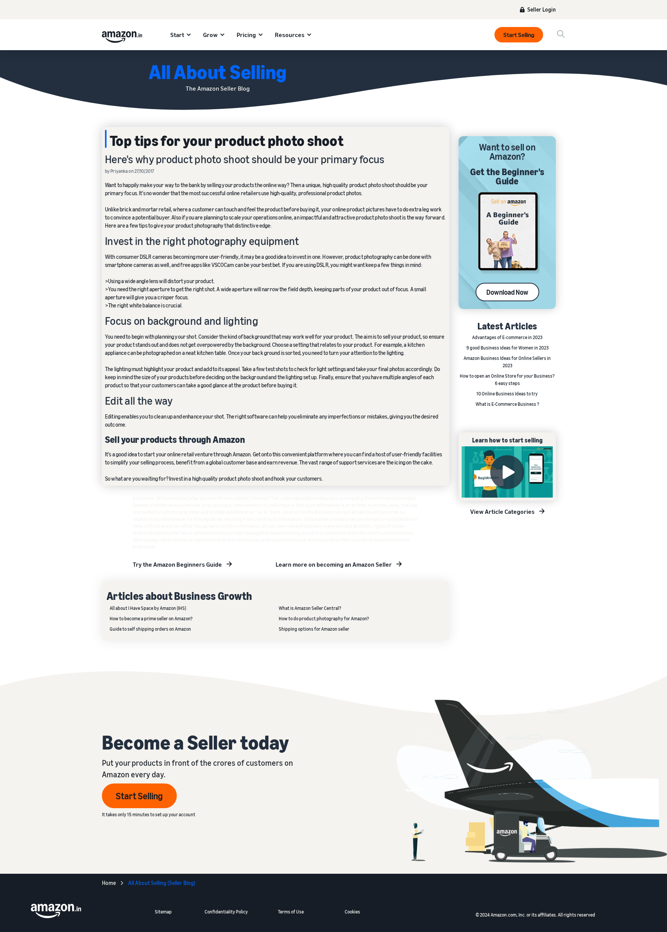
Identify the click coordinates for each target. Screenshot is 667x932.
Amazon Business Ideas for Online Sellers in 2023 (507, 361)
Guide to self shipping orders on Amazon (150, 629)
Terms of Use (291, 912)
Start (177, 35)
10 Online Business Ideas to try (507, 394)
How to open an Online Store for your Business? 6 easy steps (507, 379)
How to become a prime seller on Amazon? (151, 618)
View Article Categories (502, 511)
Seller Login (541, 9)
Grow (210, 35)
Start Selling (518, 35)
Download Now (507, 292)
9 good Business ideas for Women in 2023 (507, 348)
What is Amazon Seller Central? (310, 608)
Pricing (246, 35)
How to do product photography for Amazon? (324, 618)
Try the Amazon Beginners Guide (177, 564)
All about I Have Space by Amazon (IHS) (148, 608)
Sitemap (163, 912)
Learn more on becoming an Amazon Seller (334, 564)
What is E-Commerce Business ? (507, 404)
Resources (290, 35)
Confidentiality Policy (226, 912)
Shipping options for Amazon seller (314, 629)
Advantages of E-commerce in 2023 (507, 337)
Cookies (352, 912)
